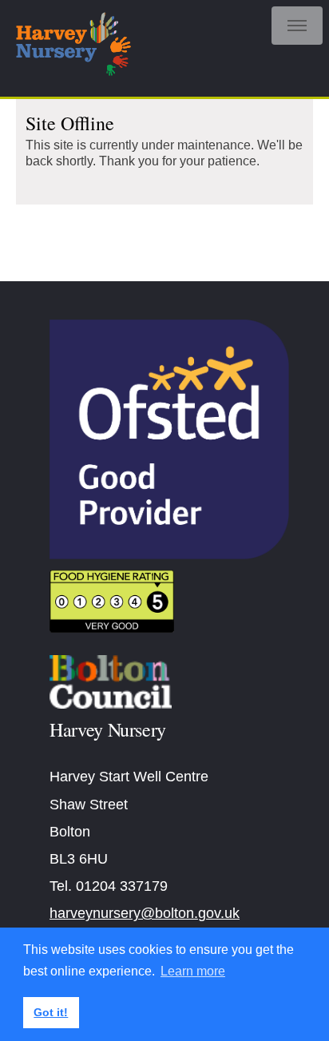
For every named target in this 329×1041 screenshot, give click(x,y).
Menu (297, 25)
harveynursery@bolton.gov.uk (145, 913)
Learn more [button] (193, 971)
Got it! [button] (51, 1012)
